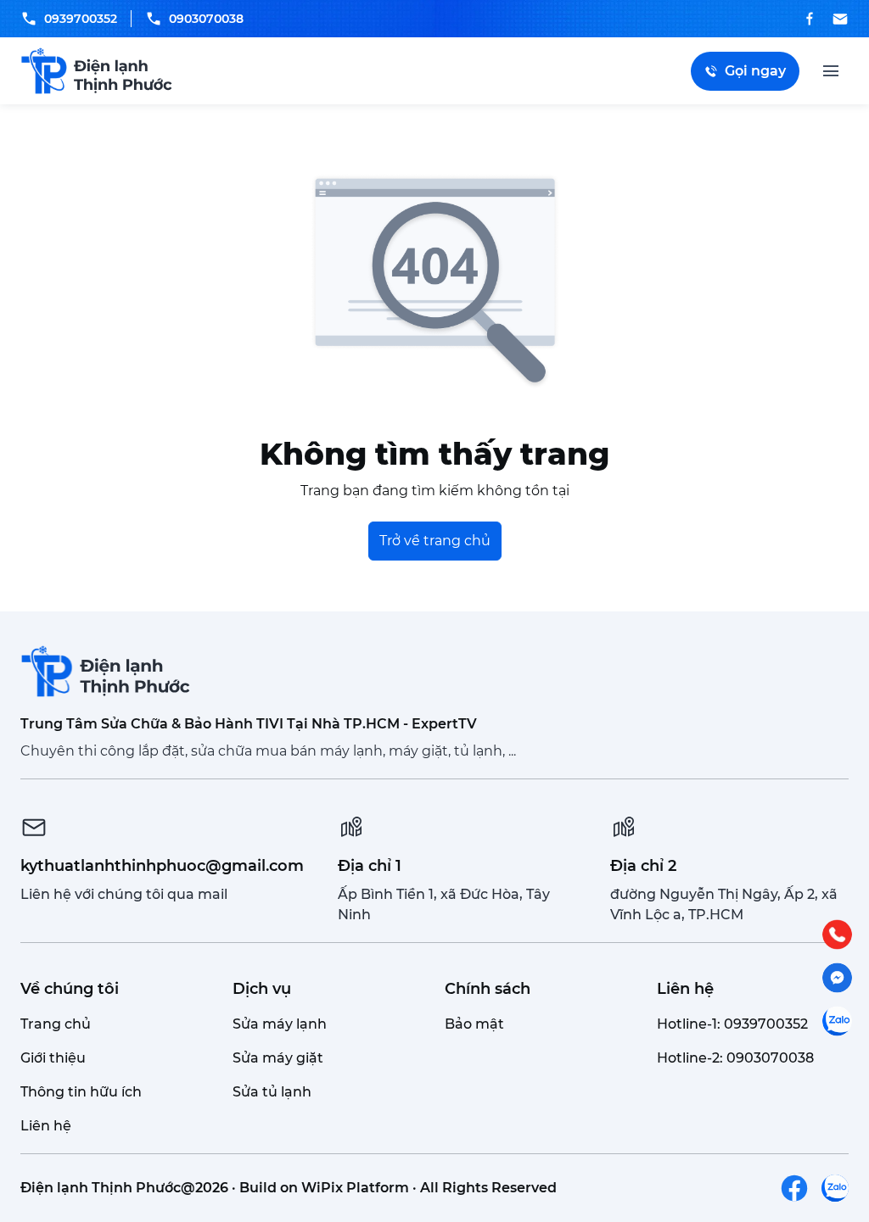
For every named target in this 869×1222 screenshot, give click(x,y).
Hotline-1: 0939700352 (732, 1024)
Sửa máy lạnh (280, 1024)
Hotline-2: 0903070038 (735, 1058)
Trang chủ (55, 1024)
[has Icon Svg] (794, 1188)
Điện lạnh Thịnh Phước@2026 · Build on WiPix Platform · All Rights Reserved (288, 1188)
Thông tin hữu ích (81, 1092)
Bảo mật (474, 1024)
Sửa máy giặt (278, 1058)
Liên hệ (45, 1126)
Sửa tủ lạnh (272, 1092)
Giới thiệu (53, 1058)
